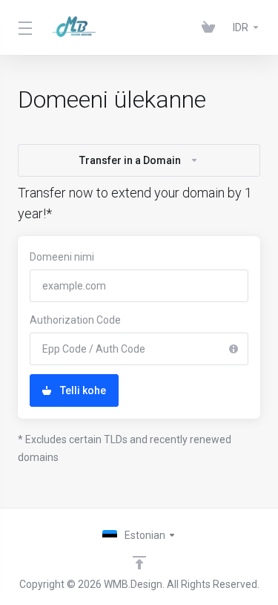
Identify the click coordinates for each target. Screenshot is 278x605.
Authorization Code (75, 320)
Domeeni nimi (62, 257)
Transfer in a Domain (130, 160)
